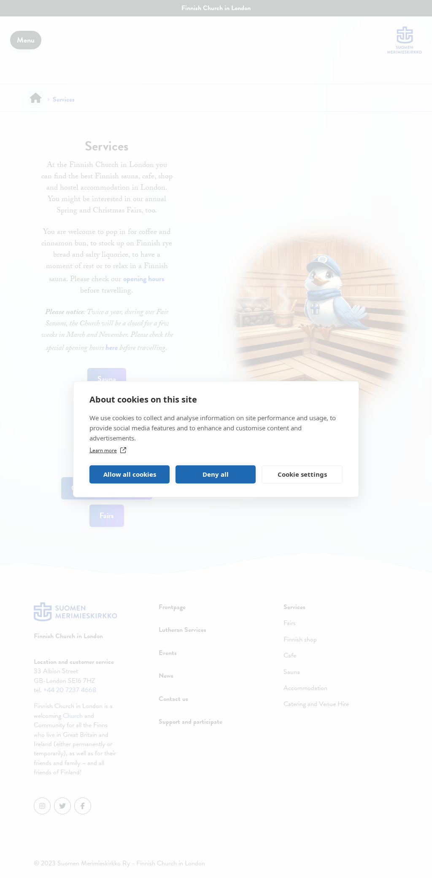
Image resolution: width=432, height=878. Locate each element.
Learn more (103, 450)
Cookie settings (302, 474)
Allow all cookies (129, 474)
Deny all (215, 474)
